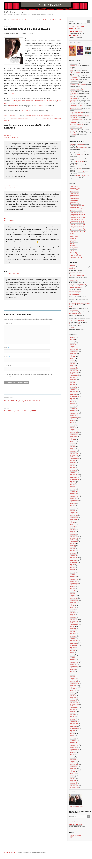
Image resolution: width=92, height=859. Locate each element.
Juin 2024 (72, 381)
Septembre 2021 (74, 438)
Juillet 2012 (73, 628)
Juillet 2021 (73, 441)
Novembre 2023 (74, 393)
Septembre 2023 (74, 396)
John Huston (73, 248)
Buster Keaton (74, 236)
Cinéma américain (30, 115)
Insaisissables (73, 69)
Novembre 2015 (74, 559)
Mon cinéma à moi (73, 280)
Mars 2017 (72, 531)
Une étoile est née (75, 65)
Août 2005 (72, 771)
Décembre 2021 (74, 432)
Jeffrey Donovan (40, 101)
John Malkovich (27, 101)
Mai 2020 (72, 465)
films (5, 115)
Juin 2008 (72, 713)
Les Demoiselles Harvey (76, 124)
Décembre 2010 (74, 661)
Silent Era (71, 327)
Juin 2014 (72, 588)
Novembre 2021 (74, 434)
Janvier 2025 (73, 368)
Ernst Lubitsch (74, 241)
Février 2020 (73, 470)
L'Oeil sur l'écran (14, 12)
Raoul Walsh (73, 245)
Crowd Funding (74, 254)
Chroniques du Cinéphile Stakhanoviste (79, 303)
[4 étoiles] (19, 98)
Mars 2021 (72, 448)
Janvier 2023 (73, 410)
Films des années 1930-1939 (77, 217)
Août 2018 (72, 502)
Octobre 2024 (73, 374)
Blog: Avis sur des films (75, 291)
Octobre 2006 (73, 747)
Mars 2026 (73, 344)
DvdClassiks (72, 265)
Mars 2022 (73, 427)
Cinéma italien (74, 202)
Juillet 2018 (73, 503)
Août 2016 (72, 543)
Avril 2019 (72, 488)
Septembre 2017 (74, 521)
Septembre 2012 (74, 624)
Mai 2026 (72, 341)
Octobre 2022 (73, 415)
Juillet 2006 (73, 752)
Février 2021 (73, 450)
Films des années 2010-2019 (77, 231)
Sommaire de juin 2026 (76, 127)
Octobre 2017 (73, 519)
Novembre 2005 (74, 766)
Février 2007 (73, 740)
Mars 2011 (72, 655)
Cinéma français (74, 198)
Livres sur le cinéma (75, 255)
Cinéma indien (74, 200)
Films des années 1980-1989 (77, 226)
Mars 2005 (73, 780)
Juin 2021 (72, 443)
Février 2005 (73, 782)
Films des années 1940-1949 (77, 219)
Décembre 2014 (74, 578)
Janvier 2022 (73, 431)
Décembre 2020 (74, 453)
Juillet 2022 (73, 420)
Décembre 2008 (74, 702)
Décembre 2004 (74, 785)
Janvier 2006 (73, 763)
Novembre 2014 (74, 579)
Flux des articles (75, 835)
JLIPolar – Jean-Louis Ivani (76, 320)
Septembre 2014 (74, 583)
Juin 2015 (72, 567)
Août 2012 (72, 626)
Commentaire (10, 323)
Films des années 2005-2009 (45, 115)
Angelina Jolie (16, 101)
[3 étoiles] (17, 98)
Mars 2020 (73, 469)
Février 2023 (73, 408)
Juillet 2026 (73, 337)
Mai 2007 (72, 735)
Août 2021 (72, 439)
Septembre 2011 (74, 645)
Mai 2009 (72, 694)
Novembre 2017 (74, 517)
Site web (7, 365)
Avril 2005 (72, 778)
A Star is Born (73, 63)
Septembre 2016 (74, 541)
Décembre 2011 (74, 640)
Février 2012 (73, 636)
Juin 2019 (72, 484)
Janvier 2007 (73, 742)
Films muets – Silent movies (76, 275)
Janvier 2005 (73, 783)
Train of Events (74, 102)
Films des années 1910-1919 (77, 214)
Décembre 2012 (74, 619)
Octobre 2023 (73, 394)
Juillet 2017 (73, 524)
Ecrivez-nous (79, 806)
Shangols (71, 306)
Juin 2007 (72, 733)
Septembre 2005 (74, 770)
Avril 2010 (72, 675)
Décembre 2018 (74, 495)
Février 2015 (73, 574)
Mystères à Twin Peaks (76, 119)
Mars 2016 (72, 552)
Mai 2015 (72, 569)
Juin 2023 (72, 401)
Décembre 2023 (74, 391)
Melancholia (81, 172)
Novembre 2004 (74, 787)
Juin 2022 (72, 422)
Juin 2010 (72, 671)
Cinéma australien (75, 193)
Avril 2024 (72, 384)
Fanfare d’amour (74, 93)
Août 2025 (72, 356)
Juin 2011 (72, 650)
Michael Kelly (51, 101)
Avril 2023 (72, 405)
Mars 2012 (72, 635)
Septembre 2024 (74, 375)
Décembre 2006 (74, 744)
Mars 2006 (73, 759)
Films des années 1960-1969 (77, 222)
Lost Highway (73, 98)
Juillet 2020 (73, 462)
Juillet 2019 (73, 483)
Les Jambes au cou (75, 72)
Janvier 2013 (73, 617)
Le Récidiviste (73, 77)
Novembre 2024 (74, 372)
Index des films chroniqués (76, 822)
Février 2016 (73, 553)
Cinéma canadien (74, 195)
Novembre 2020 (74, 455)
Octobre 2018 (73, 498)
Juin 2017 (72, 526)
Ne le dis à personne (82, 147)
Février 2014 (73, 595)
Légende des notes (75, 252)
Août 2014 (72, 585)
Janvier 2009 (73, 700)
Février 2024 (73, 387)
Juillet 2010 (73, 669)
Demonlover (73, 100)
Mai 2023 (72, 403)
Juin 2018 (72, 505)
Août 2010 (72, 668)
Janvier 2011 (73, 659)
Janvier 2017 (73, 534)
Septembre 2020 (74, 458)
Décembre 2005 (74, 764)
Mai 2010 (72, 673)
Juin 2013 (72, 609)
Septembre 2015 (74, 562)
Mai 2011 (72, 652)
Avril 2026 (72, 343)
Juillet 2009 (73, 690)
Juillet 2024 (73, 379)
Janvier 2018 (73, 514)
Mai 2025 (72, 362)
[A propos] (80, 799)
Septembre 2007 (74, 728)
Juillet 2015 (73, 566)
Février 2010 (73, 678)
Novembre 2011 (74, 642)
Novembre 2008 (74, 704)
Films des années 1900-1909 (77, 212)
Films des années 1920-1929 (77, 216)
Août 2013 (72, 605)
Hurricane (72, 131)
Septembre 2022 (74, 417)
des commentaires (76, 837)
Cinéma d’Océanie (75, 207)
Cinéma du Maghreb (75, 203)
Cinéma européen (75, 197)
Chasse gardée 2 (74, 79)
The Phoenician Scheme (76, 105)
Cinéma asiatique (74, 191)
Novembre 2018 (74, 496)
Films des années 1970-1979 (77, 224)
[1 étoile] (13, 98)
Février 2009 (73, 699)
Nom (6, 348)
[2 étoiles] (15, 98)
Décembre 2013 (74, 598)
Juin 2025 (72, 360)
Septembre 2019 (74, 479)
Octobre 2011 (73, 643)
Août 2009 (72, 688)
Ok (89, 21)
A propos (72, 806)
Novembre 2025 (74, 351)
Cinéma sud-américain (76, 210)
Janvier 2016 (73, 555)
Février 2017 (73, 533)
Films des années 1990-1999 (77, 228)
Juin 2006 (72, 754)
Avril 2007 (72, 737)
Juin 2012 (72, 630)
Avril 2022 (72, 426)
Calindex (71, 317)
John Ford (72, 243)
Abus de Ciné (72, 268)
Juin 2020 (72, 464)
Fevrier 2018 (73, 512)
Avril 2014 (72, 592)
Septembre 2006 (74, 749)
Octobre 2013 (73, 602)
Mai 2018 (72, 507)
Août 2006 (72, 751)
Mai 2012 (72, 631)
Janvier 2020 (73, 472)
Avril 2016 (72, 550)
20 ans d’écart (80, 154)
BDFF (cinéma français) (75, 313)
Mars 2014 (72, 593)
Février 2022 (73, 429)
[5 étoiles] (21, 98)
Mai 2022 (72, 424)
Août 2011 (72, 647)
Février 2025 (73, 367)
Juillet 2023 (73, 400)
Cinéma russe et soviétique (77, 209)
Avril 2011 (72, 654)
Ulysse (71, 70)
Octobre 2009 (73, 685)
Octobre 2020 (73, 457)
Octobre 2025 (73, 353)
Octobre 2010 (73, 664)
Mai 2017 (72, 528)
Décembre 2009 (74, 681)
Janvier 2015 (73, 576)
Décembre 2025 (74, 349)
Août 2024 (72, 377)
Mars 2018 (72, 510)
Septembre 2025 (74, 355)
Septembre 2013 (74, 604)
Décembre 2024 (74, 370)
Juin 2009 (72, 692)
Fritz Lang (72, 240)
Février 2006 (73, 761)
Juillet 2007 (73, 732)
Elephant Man (74, 122)
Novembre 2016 (74, 538)
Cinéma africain (74, 186)
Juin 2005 (72, 775)
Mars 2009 (73, 697)
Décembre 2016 (74, 536)
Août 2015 (72, 564)
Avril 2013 (72, 612)
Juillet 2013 (73, 607)
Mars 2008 (73, 718)
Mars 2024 (73, 386)
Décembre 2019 (74, 474)
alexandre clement (11, 186)
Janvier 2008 (73, 721)
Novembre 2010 (74, 662)
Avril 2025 (72, 363)
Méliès (71, 233)
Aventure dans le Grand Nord (78, 84)
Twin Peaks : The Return (76, 112)
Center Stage (73, 129)
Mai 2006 (72, 756)
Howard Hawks (74, 247)
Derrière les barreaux (76, 108)
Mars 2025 (73, 365)
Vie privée (72, 133)
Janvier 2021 (73, 451)
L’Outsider (73, 134)
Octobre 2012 (73, 623)
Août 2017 (72, 522)
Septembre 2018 (74, 500)
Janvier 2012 (73, 638)
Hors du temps (74, 88)
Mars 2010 (72, 676)
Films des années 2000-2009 (78, 229)
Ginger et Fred (80, 161)
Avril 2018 (72, 509)
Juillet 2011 (73, 649)
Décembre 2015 (74, 557)
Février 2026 (73, 346)
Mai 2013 (72, 611)
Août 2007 (72, 730)
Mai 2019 (72, 486)
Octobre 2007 (73, 726)
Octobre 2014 (73, 581)
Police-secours (74, 76)
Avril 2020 (72, 467)
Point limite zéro (79, 151)
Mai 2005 (72, 777)
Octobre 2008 (73, 706)
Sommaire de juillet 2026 (76, 89)
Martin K (7, 135)
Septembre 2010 (74, 666)
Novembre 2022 (74, 413)
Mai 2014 (72, 590)
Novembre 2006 (74, 745)
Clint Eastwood (39, 106)
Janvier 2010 (73, 680)
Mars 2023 (73, 407)
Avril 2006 (73, 758)
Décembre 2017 (74, 515)
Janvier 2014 (73, 597)
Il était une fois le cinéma (75, 287)
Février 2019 (73, 491)
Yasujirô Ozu (73, 250)
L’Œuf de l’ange (74, 82)
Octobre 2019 (73, 477)
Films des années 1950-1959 (77, 221)
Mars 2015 (72, 572)
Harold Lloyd (73, 238)
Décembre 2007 (74, 723)
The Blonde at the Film (75, 324)
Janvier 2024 (73, 389)
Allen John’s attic (73, 298)
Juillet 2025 (73, 358)
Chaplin (72, 235)
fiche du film (13, 106)
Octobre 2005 (73, 768)
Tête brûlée (73, 91)
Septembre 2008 (74, 707)
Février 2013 (73, 616)
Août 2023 (72, 398)
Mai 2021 (72, 445)
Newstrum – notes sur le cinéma (77, 284)
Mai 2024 (72, 382)
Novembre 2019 (74, 476)
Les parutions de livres (76, 257)
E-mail (7, 356)
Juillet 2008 (73, 711)
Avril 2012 (72, 633)
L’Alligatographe (73, 310)
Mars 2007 (73, 738)
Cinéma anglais (74, 190)
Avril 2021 (72, 446)
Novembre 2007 (74, 725)
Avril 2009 (73, 695)
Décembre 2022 (74, 412)
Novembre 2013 (74, 600)
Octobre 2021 (73, 436)
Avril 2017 (72, 529)
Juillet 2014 (73, 586)
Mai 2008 (72, 714)
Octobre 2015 (73, 560)
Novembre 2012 (74, 621)
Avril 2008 (73, 716)
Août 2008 (72, 709)
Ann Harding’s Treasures (75, 272)
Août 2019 (72, 481)
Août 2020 (72, 460)
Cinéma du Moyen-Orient (77, 205)
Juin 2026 (72, 339)
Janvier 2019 (73, 493)
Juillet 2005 (73, 773)
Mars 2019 (72, 490)
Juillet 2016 (73, 545)
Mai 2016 (72, 548)
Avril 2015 (72, 571)
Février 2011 (73, 657)
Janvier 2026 (73, 348)
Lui (5, 219)
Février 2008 (73, 719)
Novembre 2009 (74, 683)
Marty (71, 96)
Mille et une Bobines (74, 294)
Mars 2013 (72, 614)
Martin (72, 144)
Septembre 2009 (74, 687)
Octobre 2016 (73, 540)
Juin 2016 (72, 547)
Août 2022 (72, 419)
